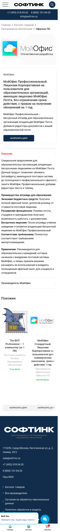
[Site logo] (29, 4)
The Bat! (14, 358)
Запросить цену (19, 138)
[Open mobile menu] (5, 5)
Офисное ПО (43, 28)
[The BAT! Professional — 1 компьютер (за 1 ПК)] (15, 321)
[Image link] (29, 432)
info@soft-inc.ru (29, 16)
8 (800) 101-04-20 (40, 12)
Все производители (16, 493)
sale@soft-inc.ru (11, 458)
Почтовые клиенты (14, 355)
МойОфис (8, 74)
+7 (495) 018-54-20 (17, 12)
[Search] (52, 5)
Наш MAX (8, 476)
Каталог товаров (24, 24)
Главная (6, 24)
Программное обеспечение (16, 28)
